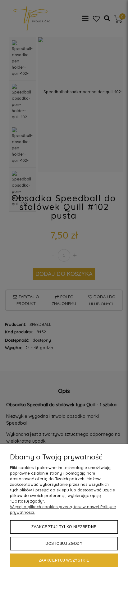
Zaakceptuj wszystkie (64, 560)
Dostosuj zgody (64, 543)
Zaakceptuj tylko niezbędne (64, 527)
